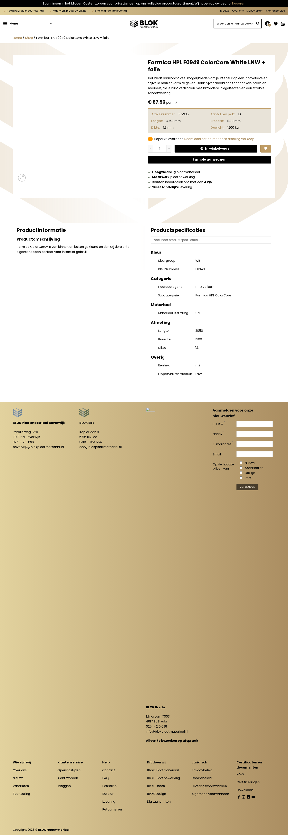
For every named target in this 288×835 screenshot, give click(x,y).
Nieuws (224, 10)
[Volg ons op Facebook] (238, 797)
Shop (29, 37)
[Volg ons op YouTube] (253, 797)
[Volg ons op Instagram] (243, 797)
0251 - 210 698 (23, 442)
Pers (248, 478)
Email (217, 454)
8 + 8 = (218, 424)
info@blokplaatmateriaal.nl (167, 731)
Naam (217, 434)
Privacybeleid (202, 770)
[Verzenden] (257, 23)
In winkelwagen (218, 148)
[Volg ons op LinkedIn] (248, 797)
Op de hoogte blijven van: (223, 466)
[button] (27, 24)
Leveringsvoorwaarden (209, 786)
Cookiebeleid (202, 778)
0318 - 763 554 (90, 442)
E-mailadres (222, 444)
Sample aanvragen (210, 159)
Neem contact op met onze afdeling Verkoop (219, 139)
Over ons (238, 10)
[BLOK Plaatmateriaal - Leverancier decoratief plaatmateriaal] (144, 23)
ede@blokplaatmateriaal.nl (100, 447)
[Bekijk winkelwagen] (283, 23)
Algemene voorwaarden (210, 794)
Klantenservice (275, 10)
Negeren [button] (238, 3)
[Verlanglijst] (276, 23)
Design (250, 473)
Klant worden (254, 10)
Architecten (254, 468)
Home (17, 37)
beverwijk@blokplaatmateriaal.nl (38, 447)
